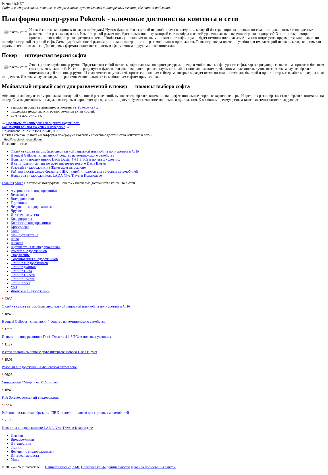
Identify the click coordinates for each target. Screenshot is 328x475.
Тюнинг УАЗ (20, 283)
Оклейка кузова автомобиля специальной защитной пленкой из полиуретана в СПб (75, 151)
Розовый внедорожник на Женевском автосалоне (48, 167)
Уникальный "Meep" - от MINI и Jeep (30, 382)
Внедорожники (22, 199)
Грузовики (19, 203)
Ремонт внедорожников (29, 251)
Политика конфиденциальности (105, 467)
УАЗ (14, 287)
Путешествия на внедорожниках (35, 247)
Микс (19, 183)
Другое (16, 211)
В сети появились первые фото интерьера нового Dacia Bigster (58, 163)
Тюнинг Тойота (23, 279)
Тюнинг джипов (23, 267)
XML (76, 467)
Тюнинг (17, 447)
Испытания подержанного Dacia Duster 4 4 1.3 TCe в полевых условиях (65, 159)
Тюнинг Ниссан (23, 275)
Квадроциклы (21, 219)
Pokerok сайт (87, 107)
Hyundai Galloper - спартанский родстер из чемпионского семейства (62, 155)
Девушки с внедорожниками (32, 207)
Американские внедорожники (34, 191)
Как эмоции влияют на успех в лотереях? (33, 127)
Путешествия (21, 443)
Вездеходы (19, 195)
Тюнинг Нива (21, 271)
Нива (15, 239)
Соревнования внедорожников (34, 259)
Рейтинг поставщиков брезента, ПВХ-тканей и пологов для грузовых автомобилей (74, 171)
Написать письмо (58, 467)
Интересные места (25, 215)
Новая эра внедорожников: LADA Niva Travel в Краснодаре (56, 175)
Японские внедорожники (30, 291)
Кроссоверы (20, 227)
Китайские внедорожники (31, 223)
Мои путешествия (24, 235)
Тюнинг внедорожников (29, 263)
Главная (8, 183)
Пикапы (17, 243)
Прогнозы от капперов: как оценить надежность (43, 123)
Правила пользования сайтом (153, 467)
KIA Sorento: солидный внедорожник (30, 397)
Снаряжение (20, 255)
